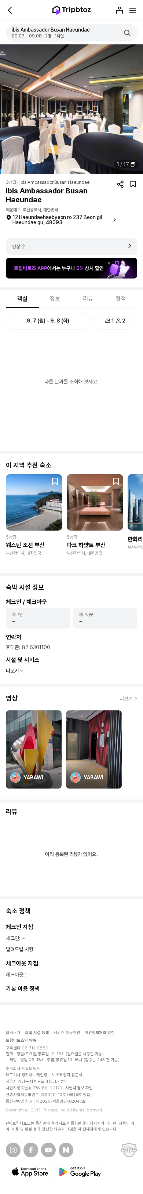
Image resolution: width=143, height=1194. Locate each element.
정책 (120, 298)
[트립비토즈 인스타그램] (13, 1150)
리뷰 (88, 298)
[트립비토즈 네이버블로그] (66, 1150)
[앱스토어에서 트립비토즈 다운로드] (30, 1172)
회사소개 (13, 1032)
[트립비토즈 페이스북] (30, 1150)
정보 (55, 298)
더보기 (12, 670)
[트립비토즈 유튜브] (48, 1150)
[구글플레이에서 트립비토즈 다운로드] (80, 1172)
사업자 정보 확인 (79, 1088)
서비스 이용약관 (67, 1032)
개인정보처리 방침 (100, 1032)
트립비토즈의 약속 (21, 1040)
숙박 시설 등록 (37, 1032)
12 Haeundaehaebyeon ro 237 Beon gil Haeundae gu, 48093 (57, 220)
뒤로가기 (10, 10)
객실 (22, 298)
